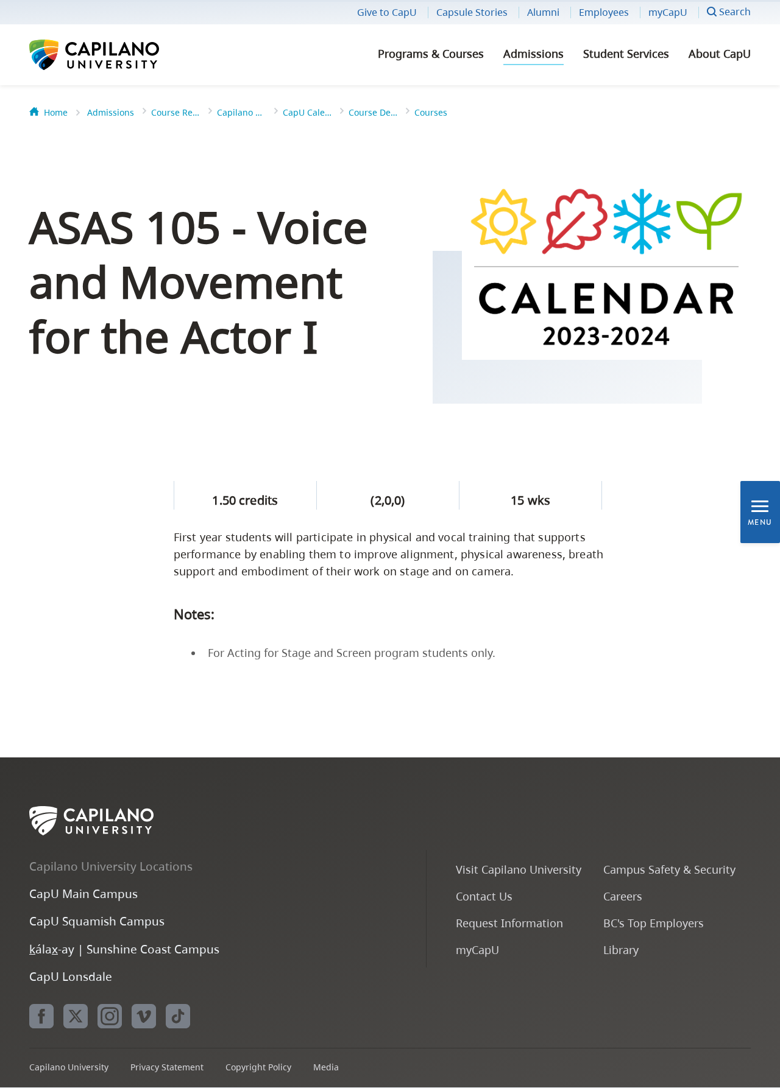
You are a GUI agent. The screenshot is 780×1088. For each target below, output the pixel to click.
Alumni (543, 12)
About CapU (720, 53)
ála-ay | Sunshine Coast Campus (124, 949)
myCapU (667, 12)
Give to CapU (387, 12)
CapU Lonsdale (70, 976)
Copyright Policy (258, 1067)
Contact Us (484, 896)
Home (56, 112)
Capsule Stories (472, 12)
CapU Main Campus (83, 893)
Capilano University (126, 55)
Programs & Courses (431, 53)
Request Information (509, 922)
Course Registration (175, 112)
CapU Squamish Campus (97, 921)
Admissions (533, 53)
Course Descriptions (373, 112)
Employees (604, 12)
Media (326, 1067)
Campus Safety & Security (669, 869)
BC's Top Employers (653, 922)
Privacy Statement (167, 1067)
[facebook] (41, 1016)
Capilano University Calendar (241, 112)
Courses (430, 112)
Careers (622, 896)
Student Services (626, 53)
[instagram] (110, 1016)
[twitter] (75, 1016)
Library (621, 949)
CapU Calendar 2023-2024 (307, 112)
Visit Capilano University (518, 869)
